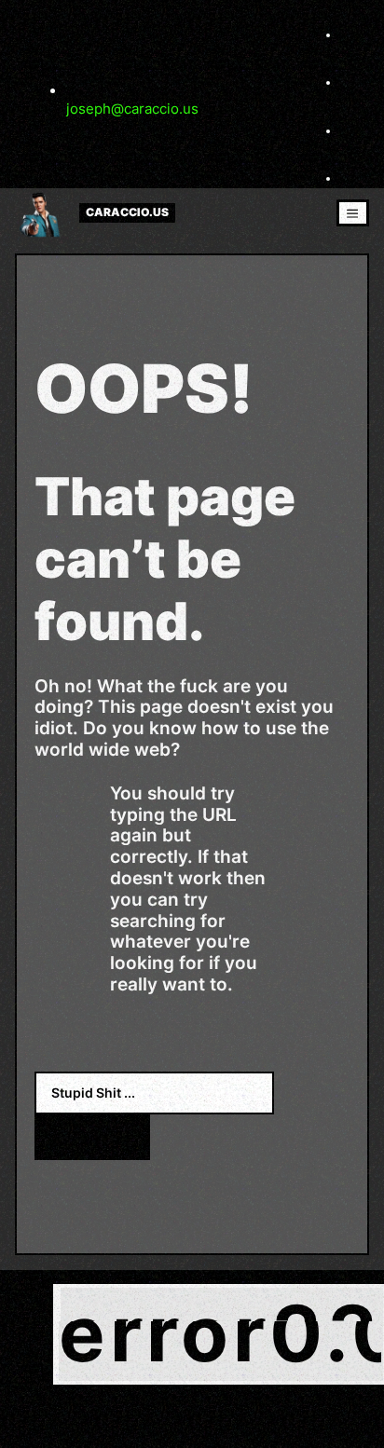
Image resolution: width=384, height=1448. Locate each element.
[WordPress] (351, 130)
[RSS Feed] (351, 34)
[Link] (351, 82)
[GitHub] (351, 178)
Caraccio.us (127, 212)
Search (92, 1136)
